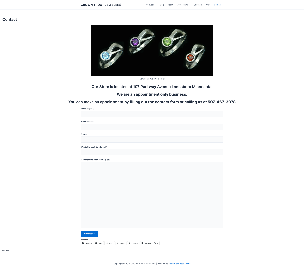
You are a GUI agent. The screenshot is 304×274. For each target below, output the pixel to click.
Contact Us (89, 233)
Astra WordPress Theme (179, 263)
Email (87, 121)
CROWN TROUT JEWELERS (101, 5)
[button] (155, 5)
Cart (208, 5)
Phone (84, 134)
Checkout (198, 5)
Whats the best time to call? (94, 147)
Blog (162, 5)
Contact (217, 5)
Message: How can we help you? (96, 159)
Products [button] (150, 5)
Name (87, 108)
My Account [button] (182, 5)
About (170, 5)
